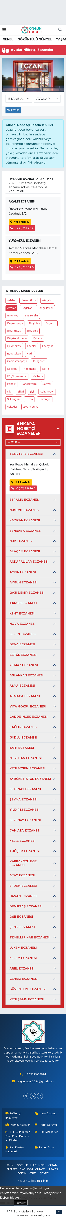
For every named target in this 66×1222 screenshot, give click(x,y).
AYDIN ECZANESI (23, 572)
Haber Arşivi (46, 1147)
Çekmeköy (14, 346)
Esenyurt (47, 346)
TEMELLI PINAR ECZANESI (30, 937)
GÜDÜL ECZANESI (23, 737)
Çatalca (37, 338)
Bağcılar (27, 308)
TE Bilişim (42, 1180)
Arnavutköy (28, 300)
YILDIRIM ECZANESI (24, 809)
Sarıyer (47, 384)
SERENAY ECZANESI (25, 820)
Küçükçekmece (17, 376)
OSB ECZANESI (21, 916)
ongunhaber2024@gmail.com (35, 1081)
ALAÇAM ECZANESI (25, 551)
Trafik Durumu (48, 1125)
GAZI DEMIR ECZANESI (27, 592)
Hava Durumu (48, 1113)
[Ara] (60, 30)
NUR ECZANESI (21, 541)
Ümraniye (45, 399)
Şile (9, 391)
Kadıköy (12, 369)
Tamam (20, 1202)
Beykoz (51, 323)
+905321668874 (35, 1074)
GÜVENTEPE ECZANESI (27, 989)
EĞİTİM (22, 1173)
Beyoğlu (32, 330)
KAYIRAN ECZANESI (25, 520)
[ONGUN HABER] (31, 30)
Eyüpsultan (14, 353)
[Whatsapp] (33, 1096)
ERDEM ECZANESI (23, 885)
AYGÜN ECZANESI (23, 582)
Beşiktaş (34, 323)
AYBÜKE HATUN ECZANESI (30, 778)
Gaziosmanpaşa (17, 361)
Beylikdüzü (14, 330)
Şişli (32, 391)
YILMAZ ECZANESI (24, 665)
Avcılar (11, 308)
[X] (26, 1096)
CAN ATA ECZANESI (25, 830)
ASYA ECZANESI (22, 685)
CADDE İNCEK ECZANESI (28, 716)
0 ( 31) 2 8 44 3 (25, 488)
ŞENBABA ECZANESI (25, 530)
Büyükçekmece (17, 338)
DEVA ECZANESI (22, 644)
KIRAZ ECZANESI (22, 840)
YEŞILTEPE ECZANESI (26, 453)
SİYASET (12, 1169)
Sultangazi (13, 399)
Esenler (31, 346)
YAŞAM (52, 1165)
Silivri (21, 391)
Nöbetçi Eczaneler (13, 1115)
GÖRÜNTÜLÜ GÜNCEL (35, 39)
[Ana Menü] (4, 29)
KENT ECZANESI (22, 613)
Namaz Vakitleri (20, 1125)
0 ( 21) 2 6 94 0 (24, 267)
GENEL (8, 39)
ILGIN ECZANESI (22, 747)
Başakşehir (31, 315)
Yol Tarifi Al (22, 222)
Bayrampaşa (15, 323)
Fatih (30, 353)
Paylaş (15, 110)
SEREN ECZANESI (23, 634)
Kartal (46, 369)
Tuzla (29, 399)
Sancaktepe (29, 384)
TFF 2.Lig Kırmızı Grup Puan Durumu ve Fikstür (18, 1136)
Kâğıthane (30, 369)
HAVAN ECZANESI (23, 896)
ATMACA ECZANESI (25, 696)
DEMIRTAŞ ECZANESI (26, 906)
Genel (10, 1165)
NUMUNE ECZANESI (24, 510)
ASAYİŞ (53, 1169)
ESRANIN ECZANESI (25, 499)
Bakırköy (13, 315)
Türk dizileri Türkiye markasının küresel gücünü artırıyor (33, 1215)
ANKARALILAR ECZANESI (29, 561)
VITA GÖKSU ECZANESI (28, 706)
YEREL (33, 1173)
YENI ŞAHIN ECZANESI (27, 999)
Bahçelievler (45, 308)
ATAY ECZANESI (22, 875)
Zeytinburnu (30, 406)
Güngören (39, 361)
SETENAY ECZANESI (25, 789)
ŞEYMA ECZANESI (23, 799)
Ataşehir (47, 300)
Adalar (11, 300)
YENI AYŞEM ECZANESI (27, 768)
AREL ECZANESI (22, 968)
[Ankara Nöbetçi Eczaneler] (58, 428)
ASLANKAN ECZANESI (26, 675)
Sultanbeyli (47, 391)
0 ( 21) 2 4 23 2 (24, 228)
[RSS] (40, 1096)
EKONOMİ (26, 1169)
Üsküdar (12, 406)
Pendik (11, 384)
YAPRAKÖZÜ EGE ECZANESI (23, 863)
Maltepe (38, 376)
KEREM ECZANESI (23, 958)
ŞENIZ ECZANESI (22, 927)
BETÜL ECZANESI (23, 654)
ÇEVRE (44, 1173)
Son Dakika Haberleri (15, 1149)
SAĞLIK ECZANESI (23, 727)
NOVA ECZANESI (22, 623)
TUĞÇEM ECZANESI (25, 851)
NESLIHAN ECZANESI (26, 758)
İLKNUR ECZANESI (23, 603)
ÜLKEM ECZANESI (23, 947)
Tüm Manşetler (48, 1132)
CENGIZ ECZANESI (24, 978)
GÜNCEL (40, 1169)
